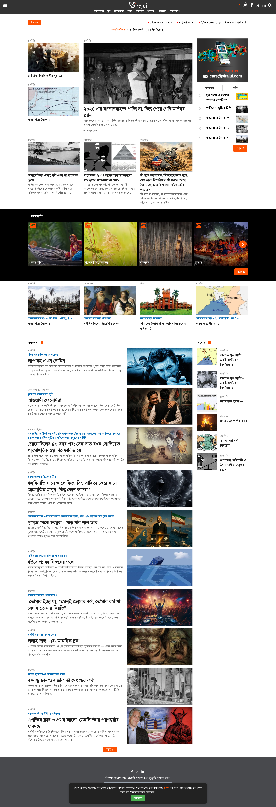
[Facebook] (251, 5)
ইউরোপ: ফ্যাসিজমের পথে (51, 562)
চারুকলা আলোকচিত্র (96, 262)
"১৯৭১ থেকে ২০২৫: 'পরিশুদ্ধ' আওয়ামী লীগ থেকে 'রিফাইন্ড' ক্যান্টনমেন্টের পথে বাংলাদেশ (119, 22)
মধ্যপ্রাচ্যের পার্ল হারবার (233, 421)
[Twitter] (258, 5)
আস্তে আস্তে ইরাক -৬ (39, 324)
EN (238, 5)
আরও (240, 148)
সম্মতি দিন (138, 798)
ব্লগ (108, 11)
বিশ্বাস (198, 262)
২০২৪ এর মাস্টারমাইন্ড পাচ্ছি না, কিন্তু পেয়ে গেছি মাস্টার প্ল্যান (134, 112)
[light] (245, 4)
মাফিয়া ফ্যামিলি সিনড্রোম (229, 443)
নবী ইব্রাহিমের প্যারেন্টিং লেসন (101, 324)
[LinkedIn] (264, 5)
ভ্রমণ (130, 11)
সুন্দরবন (144, 262)
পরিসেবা (161, 11)
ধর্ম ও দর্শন (89, 283)
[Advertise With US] (222, 60)
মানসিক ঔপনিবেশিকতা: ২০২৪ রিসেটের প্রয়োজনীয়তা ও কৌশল (206, 22)
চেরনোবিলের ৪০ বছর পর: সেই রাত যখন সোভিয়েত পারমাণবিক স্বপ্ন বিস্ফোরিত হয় (74, 447)
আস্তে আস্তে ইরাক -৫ (207, 324)
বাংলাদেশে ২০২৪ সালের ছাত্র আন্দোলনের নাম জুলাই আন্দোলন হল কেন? (108, 177)
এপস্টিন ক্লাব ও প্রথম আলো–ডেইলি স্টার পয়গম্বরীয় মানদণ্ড (73, 723)
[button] (243, 244)
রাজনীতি (87, 40)
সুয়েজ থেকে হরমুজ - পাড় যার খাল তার (62, 523)
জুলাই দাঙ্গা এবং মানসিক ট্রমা (53, 641)
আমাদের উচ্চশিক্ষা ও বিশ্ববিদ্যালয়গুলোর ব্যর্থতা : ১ (163, 326)
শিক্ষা (142, 283)
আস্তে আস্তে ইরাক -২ (231, 401)
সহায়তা (140, 11)
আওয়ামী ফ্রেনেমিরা (44, 400)
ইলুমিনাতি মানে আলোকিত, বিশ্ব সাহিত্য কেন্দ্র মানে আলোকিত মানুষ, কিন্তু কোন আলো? (72, 486)
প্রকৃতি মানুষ (36, 262)
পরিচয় (150, 11)
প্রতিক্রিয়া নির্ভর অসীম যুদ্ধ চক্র (45, 76)
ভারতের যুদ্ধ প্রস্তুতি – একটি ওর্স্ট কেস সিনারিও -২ (232, 383)
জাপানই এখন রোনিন (46, 361)
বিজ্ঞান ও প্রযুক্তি (35, 429)
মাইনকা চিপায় (58, 22)
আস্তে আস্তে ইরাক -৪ (39, 120)
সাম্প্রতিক (99, 11)
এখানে (166, 788)
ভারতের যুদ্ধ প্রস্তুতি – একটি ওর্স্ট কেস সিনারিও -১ (232, 360)
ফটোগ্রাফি (119, 11)
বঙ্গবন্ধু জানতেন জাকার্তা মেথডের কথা (61, 680)
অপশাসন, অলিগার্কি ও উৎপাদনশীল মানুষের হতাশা (233, 465)
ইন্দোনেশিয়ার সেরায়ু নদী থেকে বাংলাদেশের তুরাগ (53, 177)
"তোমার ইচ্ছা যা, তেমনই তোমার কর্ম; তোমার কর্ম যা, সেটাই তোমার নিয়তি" (75, 605)
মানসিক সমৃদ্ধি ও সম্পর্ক (38, 390)
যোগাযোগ (175, 11)
